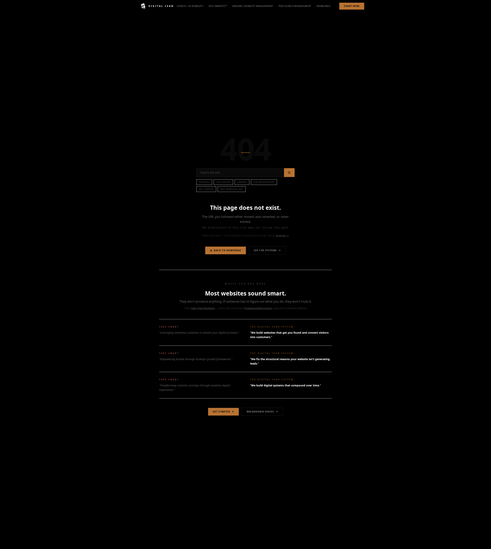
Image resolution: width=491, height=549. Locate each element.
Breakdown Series (260, 411)
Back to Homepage (227, 250)
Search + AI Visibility (190, 6)
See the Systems (265, 250)
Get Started (206, 189)
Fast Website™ (218, 6)
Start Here (352, 6)
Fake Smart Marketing (203, 308)
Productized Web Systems (258, 308)
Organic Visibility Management (252, 6)
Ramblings (323, 6)
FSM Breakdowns (263, 182)
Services (204, 182)
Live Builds (223, 182)
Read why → (282, 235)
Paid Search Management (294, 6)
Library (242, 182)
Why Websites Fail (231, 189)
